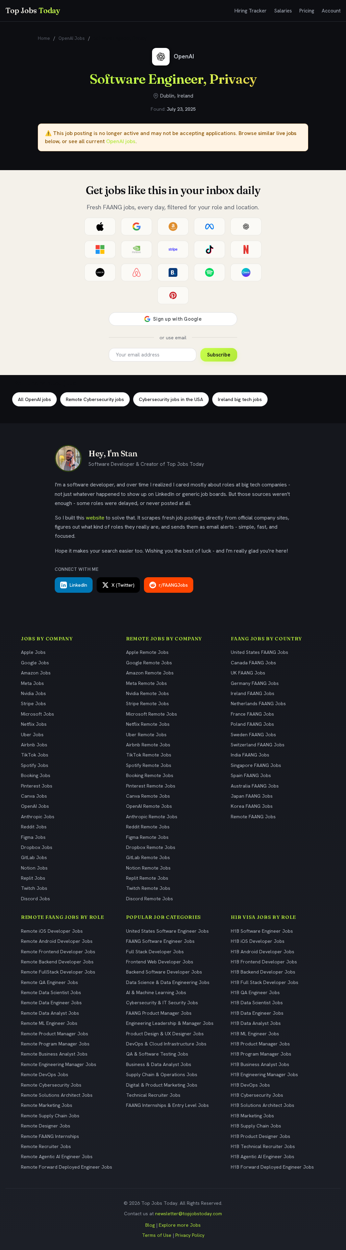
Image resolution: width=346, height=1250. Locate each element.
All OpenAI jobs (34, 399)
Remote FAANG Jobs (253, 817)
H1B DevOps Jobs (250, 1085)
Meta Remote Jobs (146, 683)
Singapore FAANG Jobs (256, 765)
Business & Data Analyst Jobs (158, 1064)
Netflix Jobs (34, 724)
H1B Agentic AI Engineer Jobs (262, 1156)
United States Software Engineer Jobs (167, 931)
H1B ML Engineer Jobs (255, 1034)
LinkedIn (78, 585)
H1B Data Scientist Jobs (257, 1003)
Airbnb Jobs (34, 745)
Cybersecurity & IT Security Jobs (162, 1003)
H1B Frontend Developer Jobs (264, 962)
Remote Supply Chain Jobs (50, 1116)
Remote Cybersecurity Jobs (51, 1085)
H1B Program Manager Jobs (261, 1054)
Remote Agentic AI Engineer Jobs (57, 1156)
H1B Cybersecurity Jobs (257, 1095)
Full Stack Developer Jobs (155, 952)
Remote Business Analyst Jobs (54, 1054)
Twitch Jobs (34, 888)
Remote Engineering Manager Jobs (58, 1064)
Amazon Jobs (36, 673)
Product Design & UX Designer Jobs (165, 1034)
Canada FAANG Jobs (253, 663)
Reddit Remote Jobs (148, 827)
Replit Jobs (33, 878)
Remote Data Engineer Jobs (51, 1003)
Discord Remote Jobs (149, 899)
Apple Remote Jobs (147, 652)
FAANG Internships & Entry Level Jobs (167, 1105)
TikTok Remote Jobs (148, 755)
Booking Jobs (35, 775)
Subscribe (218, 354)
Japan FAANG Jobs (252, 796)
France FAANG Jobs (252, 714)
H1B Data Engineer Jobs (257, 1013)
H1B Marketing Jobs (252, 1116)
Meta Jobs (32, 683)
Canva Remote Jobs (148, 796)
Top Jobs (32, 10)
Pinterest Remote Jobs (150, 786)
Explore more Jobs (180, 1225)
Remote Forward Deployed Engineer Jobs (66, 1167)
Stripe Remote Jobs (147, 703)
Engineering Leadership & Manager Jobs (170, 1023)
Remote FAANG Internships (50, 1136)
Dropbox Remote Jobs (150, 847)
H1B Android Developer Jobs (262, 952)
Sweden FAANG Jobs (253, 735)
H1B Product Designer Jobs (260, 1136)
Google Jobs (35, 663)
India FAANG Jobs (250, 755)
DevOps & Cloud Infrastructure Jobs (166, 1044)
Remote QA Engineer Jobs (49, 982)
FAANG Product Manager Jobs (159, 1013)
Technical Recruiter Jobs (153, 1095)
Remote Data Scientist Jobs (51, 992)
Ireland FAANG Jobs (252, 693)
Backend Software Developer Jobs (164, 972)
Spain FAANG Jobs (251, 775)
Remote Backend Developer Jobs (57, 962)
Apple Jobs (33, 652)
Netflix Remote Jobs (148, 724)
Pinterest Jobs (36, 786)
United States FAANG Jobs (259, 652)
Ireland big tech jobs (240, 399)
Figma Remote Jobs (147, 837)
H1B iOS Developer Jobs (258, 941)
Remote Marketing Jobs (46, 1105)
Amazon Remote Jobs (150, 673)
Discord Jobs (35, 899)
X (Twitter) (123, 585)
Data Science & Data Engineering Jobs (167, 982)
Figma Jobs (33, 837)
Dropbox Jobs (36, 847)
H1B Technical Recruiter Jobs (263, 1146)
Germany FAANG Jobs (255, 683)
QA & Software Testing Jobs (157, 1054)
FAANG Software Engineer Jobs (160, 941)
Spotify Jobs (34, 765)
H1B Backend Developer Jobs (263, 972)
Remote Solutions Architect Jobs (57, 1095)
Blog (150, 1225)
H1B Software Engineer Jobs (262, 931)
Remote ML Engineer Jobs (49, 1023)
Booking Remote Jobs (149, 775)
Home (44, 38)
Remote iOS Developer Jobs (52, 931)
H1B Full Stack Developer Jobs (264, 982)
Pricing (306, 10)
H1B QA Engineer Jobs (255, 992)
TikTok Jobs (34, 755)
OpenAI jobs (120, 141)
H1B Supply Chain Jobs (256, 1126)
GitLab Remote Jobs (148, 857)
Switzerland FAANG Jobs (258, 745)
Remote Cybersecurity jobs (95, 399)
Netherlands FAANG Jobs (258, 703)
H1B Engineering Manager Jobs (264, 1074)
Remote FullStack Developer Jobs (58, 972)
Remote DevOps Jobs (44, 1074)
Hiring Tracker (250, 10)
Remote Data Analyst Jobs (50, 1013)
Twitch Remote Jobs (148, 888)
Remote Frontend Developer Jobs (58, 952)
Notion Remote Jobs (148, 868)
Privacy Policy (189, 1235)
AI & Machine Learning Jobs (156, 992)
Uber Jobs (32, 735)
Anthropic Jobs (37, 817)
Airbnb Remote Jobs (148, 745)
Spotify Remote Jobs (148, 765)
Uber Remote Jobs (146, 735)
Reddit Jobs (34, 827)
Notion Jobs (34, 868)
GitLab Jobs (34, 857)
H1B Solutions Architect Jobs (262, 1105)
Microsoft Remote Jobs (151, 714)
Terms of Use (156, 1235)
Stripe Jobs (33, 703)
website (95, 517)
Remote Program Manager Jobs (55, 1044)
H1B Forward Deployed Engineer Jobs (272, 1167)
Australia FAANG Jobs (255, 786)
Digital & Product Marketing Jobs (161, 1085)
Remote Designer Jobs (45, 1126)
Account (331, 10)
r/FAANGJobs (173, 585)
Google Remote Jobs (149, 663)
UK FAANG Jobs (248, 673)
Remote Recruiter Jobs (46, 1146)
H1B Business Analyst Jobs (260, 1064)
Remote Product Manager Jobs (54, 1034)
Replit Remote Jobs (147, 878)
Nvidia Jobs (33, 693)
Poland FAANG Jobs (252, 724)
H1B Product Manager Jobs (260, 1044)
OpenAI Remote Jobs (149, 806)
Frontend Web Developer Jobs (159, 962)
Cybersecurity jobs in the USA (171, 399)
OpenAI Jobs (71, 38)
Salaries (283, 10)
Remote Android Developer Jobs (57, 941)
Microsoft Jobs (37, 714)
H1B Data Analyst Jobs (256, 1023)
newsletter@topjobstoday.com (188, 1214)
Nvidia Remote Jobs (147, 693)
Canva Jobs (34, 796)
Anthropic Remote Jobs (151, 817)
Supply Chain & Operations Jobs (161, 1074)
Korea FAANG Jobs (252, 806)
